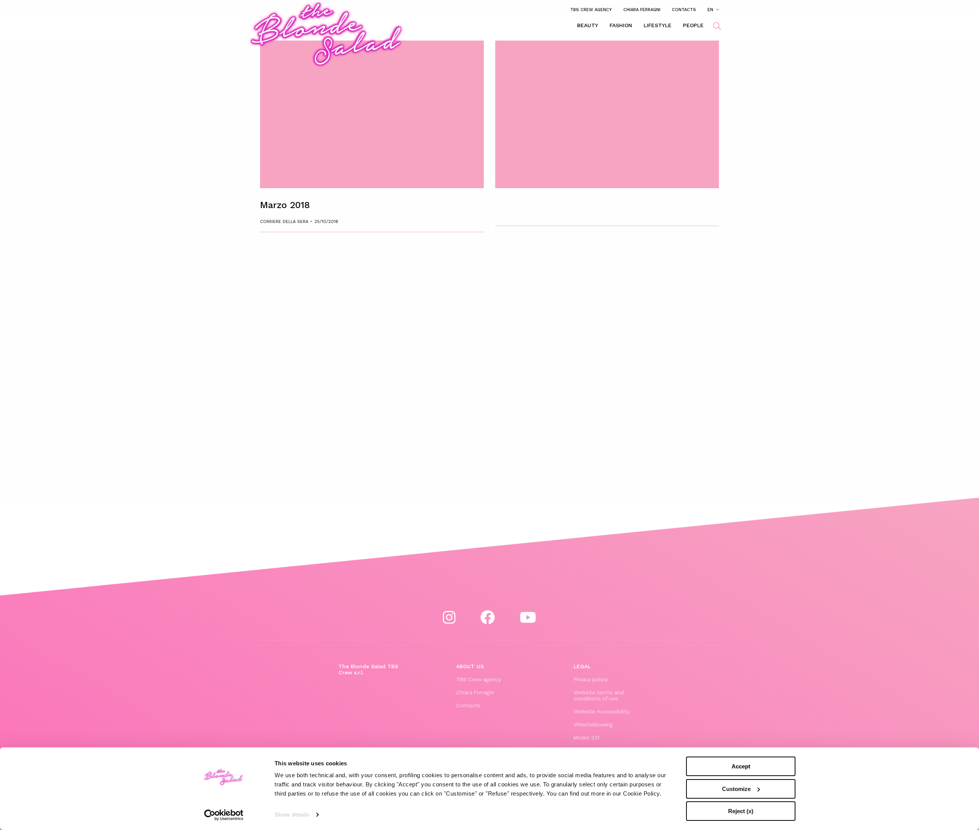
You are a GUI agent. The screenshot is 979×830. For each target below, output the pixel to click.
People (693, 25)
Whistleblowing (593, 724)
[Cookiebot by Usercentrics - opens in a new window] (223, 815)
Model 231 (586, 737)
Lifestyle (658, 25)
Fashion (621, 25)
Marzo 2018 (285, 205)
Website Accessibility (601, 711)
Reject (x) (740, 811)
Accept (741, 766)
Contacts (684, 9)
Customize (736, 789)
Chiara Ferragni (641, 9)
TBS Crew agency (591, 9)
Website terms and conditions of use (599, 695)
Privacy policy (591, 679)
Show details (292, 814)
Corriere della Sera (285, 221)
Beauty (587, 25)
